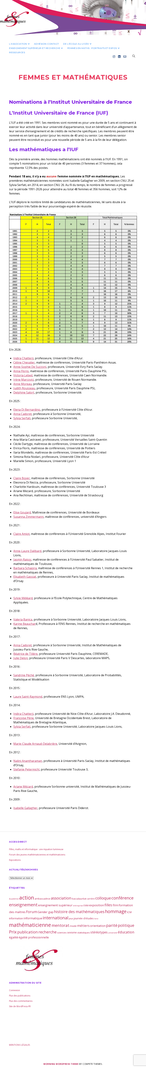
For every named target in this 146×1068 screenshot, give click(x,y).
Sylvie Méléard (23, 598)
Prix (13, 932)
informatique (33, 918)
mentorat (60, 925)
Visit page (73, 17)
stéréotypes (99, 932)
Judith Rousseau (24, 388)
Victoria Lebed (22, 375)
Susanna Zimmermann (28, 517)
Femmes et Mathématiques (73, 77)
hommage (115, 911)
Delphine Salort (23, 392)
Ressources (17, 52)
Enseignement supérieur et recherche (34, 48)
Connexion (14, 990)
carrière (91, 898)
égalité (13, 937)
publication (27, 931)
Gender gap (45, 912)
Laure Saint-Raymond (27, 697)
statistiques (83, 932)
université (112, 932)
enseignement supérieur (55, 905)
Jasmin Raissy (22, 559)
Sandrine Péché (23, 675)
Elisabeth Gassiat (24, 577)
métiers (83, 925)
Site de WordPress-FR (20, 1006)
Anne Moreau (22, 384)
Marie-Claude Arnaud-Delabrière (35, 744)
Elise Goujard (22, 512)
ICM (129, 912)
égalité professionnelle (34, 937)
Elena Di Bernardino (26, 410)
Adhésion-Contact (46, 43)
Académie (14, 899)
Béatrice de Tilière (25, 654)
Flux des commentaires (20, 1000)
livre (96, 918)
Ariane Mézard (23, 787)
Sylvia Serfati (21, 418)
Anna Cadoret (22, 414)
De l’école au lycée (76, 43)
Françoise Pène (23, 718)
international (55, 918)
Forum (31, 911)
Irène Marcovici (23, 380)
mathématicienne (30, 924)
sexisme (72, 932)
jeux (71, 918)
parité (111, 925)
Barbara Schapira (25, 568)
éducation (126, 932)
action (26, 897)
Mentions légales (19, 1044)
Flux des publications (19, 995)
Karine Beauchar (24, 624)
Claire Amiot (21, 534)
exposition (96, 905)
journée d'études (84, 918)
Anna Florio (21, 371)
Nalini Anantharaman (27, 761)
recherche (47, 931)
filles (108, 905)
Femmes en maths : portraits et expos (92, 48)
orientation (98, 926)
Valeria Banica (22, 619)
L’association (18, 43)
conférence (122, 898)
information (16, 918)
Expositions (15, 860)
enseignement (23, 905)
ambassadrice (42, 898)
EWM (86, 905)
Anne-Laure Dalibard (27, 551)
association (61, 898)
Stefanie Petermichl (26, 769)
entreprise (78, 905)
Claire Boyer (21, 478)
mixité (73, 926)
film (115, 905)
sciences (62, 932)
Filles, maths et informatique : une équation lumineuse (36, 849)
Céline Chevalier (24, 362)
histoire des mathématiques (79, 911)
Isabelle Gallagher (25, 808)
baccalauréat (79, 898)
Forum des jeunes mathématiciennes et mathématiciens (37, 854)
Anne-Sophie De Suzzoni (29, 367)
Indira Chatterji (23, 358)
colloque (103, 898)
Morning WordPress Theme (61, 1064)
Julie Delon (20, 658)
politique (126, 925)
